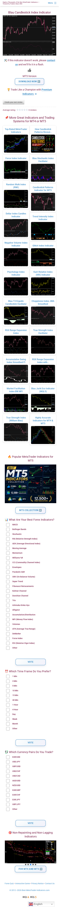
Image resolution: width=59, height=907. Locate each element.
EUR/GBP (16, 790)
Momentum (17, 553)
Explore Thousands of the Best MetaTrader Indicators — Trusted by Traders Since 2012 (21, 3)
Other (14, 648)
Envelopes (16, 567)
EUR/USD (16, 757)
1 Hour (15, 705)
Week (14, 719)
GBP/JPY (16, 804)
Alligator (16, 610)
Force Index (17, 638)
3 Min (14, 681)
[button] (6, 852)
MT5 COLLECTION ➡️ (30, 510)
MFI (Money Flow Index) (22, 619)
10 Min (15, 690)
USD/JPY (16, 762)
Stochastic (17, 534)
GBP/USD (16, 766)
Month (15, 724)
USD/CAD (16, 776)
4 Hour (15, 709)
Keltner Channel (19, 591)
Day (14, 714)
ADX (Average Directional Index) (26, 543)
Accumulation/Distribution (23, 615)
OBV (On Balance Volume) (23, 577)
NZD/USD (16, 785)
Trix (14, 600)
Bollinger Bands (19, 529)
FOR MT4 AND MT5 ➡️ (31, 869)
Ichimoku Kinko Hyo (21, 605)
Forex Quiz (9, 883)
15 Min (15, 695)
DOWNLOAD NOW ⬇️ (29, 81)
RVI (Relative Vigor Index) (23, 643)
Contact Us (49, 883)
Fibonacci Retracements (23, 586)
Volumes (16, 624)
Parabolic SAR (18, 572)
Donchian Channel (20, 596)
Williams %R (17, 558)
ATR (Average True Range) (23, 629)
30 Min (15, 700)
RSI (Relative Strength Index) (24, 539)
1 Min (14, 676)
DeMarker (16, 634)
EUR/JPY (16, 800)
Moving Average (19, 548)
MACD (15, 524)
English (38, 904)
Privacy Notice (37, 883)
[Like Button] (29, 70)
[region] (30, 853)
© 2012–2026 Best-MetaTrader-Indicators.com (29, 890)
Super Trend (17, 581)
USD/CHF (16, 771)
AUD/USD (16, 781)
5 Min (14, 686)
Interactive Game (22, 883)
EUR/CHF (16, 795)
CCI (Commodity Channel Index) (26, 562)
